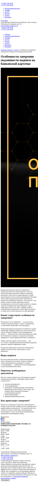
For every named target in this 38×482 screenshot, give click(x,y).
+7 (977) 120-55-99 (7, 459)
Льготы (7, 14)
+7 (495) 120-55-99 (7, 457)
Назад (3, 420)
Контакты (8, 17)
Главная (7, 34)
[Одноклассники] (4, 418)
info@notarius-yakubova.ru (9, 455)
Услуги (7, 12)
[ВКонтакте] (2, 418)
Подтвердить (5, 480)
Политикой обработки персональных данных (14, 477)
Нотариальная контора (12, 8)
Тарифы (7, 10)
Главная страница (7, 50)
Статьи (7, 15)
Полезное (8, 46)
